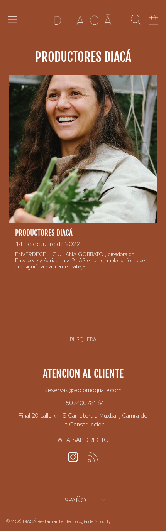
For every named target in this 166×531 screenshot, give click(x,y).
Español (75, 499)
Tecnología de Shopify (88, 521)
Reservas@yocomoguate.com (83, 390)
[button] (13, 20)
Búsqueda (83, 339)
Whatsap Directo (83, 439)
